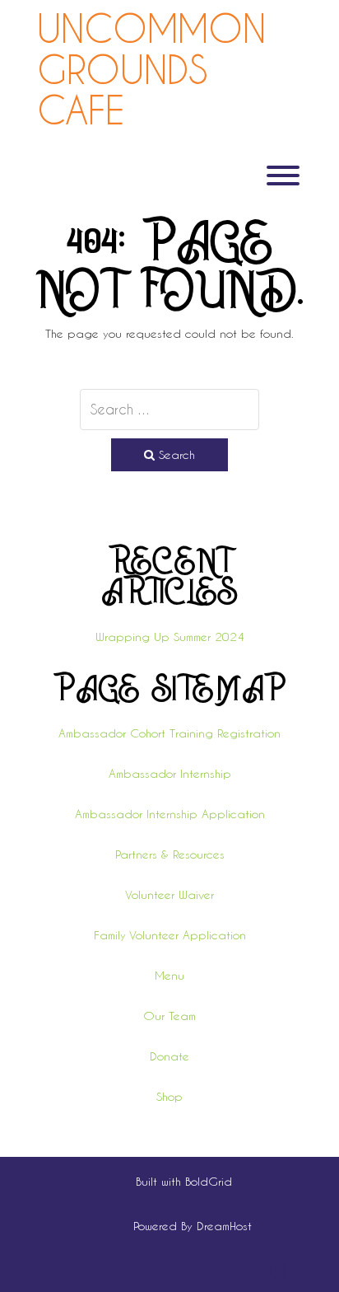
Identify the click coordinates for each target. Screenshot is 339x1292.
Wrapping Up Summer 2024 (169, 637)
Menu (169, 975)
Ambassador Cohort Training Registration (169, 733)
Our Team (169, 1016)
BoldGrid (208, 1181)
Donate (169, 1056)
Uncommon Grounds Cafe (151, 69)
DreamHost (224, 1226)
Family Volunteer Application (170, 935)
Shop (169, 1096)
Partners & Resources (170, 854)
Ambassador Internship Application (170, 814)
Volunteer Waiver (169, 894)
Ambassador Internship (170, 773)
